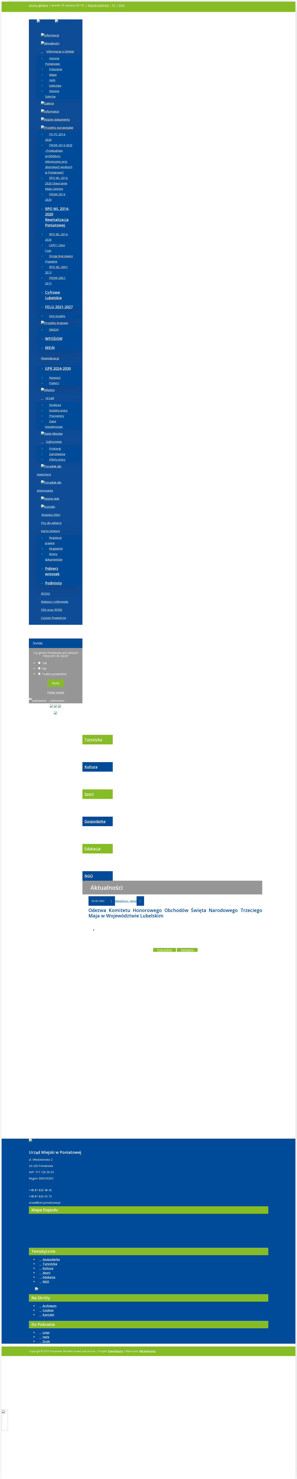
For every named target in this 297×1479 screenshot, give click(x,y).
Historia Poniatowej (52, 61)
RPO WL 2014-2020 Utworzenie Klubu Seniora (56, 183)
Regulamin (56, 548)
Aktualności (51, 43)
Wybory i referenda (54, 602)
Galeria (49, 103)
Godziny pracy (58, 410)
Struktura (55, 405)
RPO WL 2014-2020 (56, 237)
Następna (187, 950)
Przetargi (55, 448)
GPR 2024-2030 (58, 368)
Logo (46, 1332)
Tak (44, 663)
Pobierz (54, 383)
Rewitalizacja (50, 358)
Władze (49, 390)
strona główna (38, 5)
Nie (44, 668)
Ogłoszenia (54, 442)
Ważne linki (51, 499)
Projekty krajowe (56, 323)
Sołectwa (55, 85)
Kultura (91, 766)
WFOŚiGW (53, 338)
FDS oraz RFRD (51, 610)
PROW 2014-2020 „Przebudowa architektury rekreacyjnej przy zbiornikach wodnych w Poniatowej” (58, 158)
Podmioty (53, 583)
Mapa (53, 75)
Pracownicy (56, 416)
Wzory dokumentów (53, 556)
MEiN (50, 347)
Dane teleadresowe (54, 424)
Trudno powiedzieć (54, 674)
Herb (52, 80)
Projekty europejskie (58, 127)
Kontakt (49, 507)
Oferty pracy (57, 459)
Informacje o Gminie (60, 51)
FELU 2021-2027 (59, 306)
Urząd (49, 398)
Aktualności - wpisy (126, 901)
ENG (122, 5)
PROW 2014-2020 (55, 197)
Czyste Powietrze (53, 618)
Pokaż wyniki (55, 692)
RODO (45, 593)
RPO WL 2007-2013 (56, 269)
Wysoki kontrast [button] (98, 5)
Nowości (55, 378)
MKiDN (54, 329)
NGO (88, 875)
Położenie (55, 69)
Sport (89, 794)
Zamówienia (57, 454)
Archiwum (50, 1306)
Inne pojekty (57, 316)
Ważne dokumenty (57, 119)
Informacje (51, 35)
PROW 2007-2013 (55, 280)
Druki (46, 1341)
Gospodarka (95, 821)
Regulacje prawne (53, 540)
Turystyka (93, 739)
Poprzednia (164, 950)
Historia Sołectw (52, 93)
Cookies (48, 1310)
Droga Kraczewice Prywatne (59, 258)
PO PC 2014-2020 (55, 137)
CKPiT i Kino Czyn (55, 247)
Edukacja (92, 848)
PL (114, 5)
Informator (51, 111)
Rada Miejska (53, 433)
